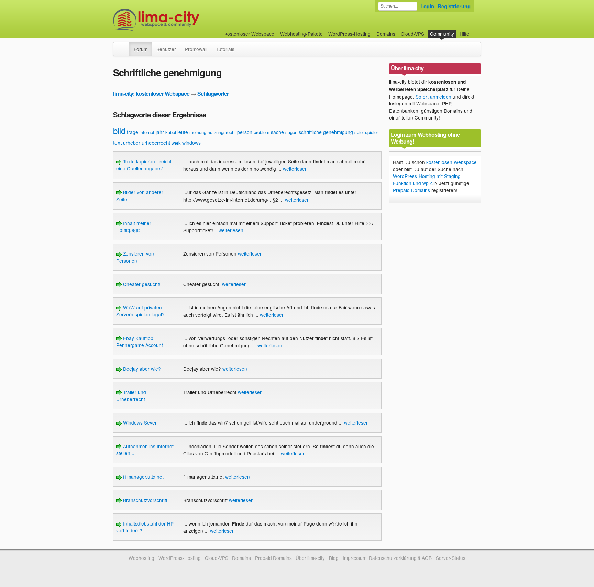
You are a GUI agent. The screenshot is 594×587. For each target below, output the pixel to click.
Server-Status (450, 557)
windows (191, 142)
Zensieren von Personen (135, 257)
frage (132, 131)
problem (262, 132)
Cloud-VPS (412, 33)
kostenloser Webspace (249, 33)
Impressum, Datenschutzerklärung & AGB (387, 557)
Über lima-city (310, 557)
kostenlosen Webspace (451, 162)
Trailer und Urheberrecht (131, 395)
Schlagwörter (213, 94)
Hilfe (464, 33)
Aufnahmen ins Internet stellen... (145, 449)
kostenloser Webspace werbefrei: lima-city (182, 20)
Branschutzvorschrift (144, 500)
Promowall (196, 49)
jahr (160, 131)
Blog (334, 557)
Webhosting (141, 557)
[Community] (124, 45)
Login (427, 6)
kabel (170, 132)
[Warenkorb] (474, 30)
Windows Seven (140, 422)
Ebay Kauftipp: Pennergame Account (139, 341)
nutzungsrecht (222, 132)
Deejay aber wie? (141, 368)
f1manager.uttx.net (143, 476)
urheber (131, 142)
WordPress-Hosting (349, 33)
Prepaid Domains (411, 190)
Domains (385, 33)
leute (182, 131)
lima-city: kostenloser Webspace (151, 94)
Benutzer (166, 49)
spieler (371, 132)
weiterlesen (295, 168)
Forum (140, 49)
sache (277, 131)
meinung (197, 132)
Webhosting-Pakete (301, 33)
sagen (291, 132)
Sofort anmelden (433, 96)
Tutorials (225, 49)
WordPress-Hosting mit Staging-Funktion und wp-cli (427, 179)
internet (147, 132)
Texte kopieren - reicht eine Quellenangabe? (144, 165)
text (117, 142)
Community (442, 33)
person (244, 131)
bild (119, 130)
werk (176, 142)
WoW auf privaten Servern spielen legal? (140, 311)
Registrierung (454, 6)
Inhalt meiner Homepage (133, 226)
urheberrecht (156, 142)
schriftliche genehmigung (326, 131)
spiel (359, 132)
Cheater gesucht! (141, 284)
